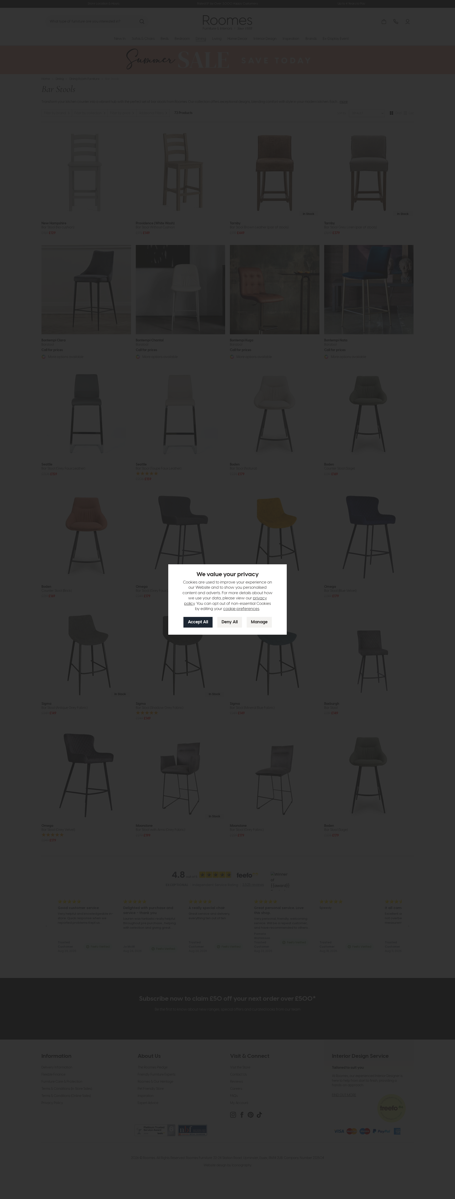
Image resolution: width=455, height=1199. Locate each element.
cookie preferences (241, 609)
